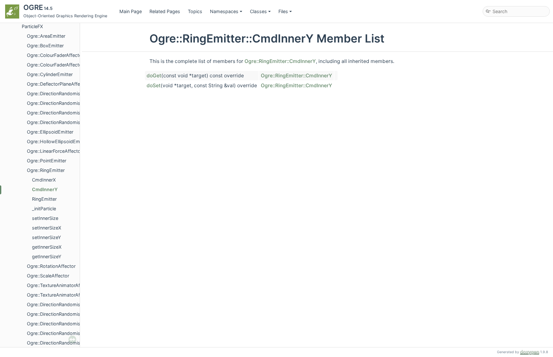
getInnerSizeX (46, 247)
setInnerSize (45, 218)
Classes (258, 11)
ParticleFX (32, 26)
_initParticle (44, 208)
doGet (154, 76)
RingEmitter (44, 199)
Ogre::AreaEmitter (46, 36)
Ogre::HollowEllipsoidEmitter (57, 141)
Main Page (130, 11)
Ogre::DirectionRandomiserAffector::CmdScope (77, 122)
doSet (154, 85)
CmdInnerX (44, 179)
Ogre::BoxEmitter (45, 45)
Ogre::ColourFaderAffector (55, 55)
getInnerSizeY (46, 256)
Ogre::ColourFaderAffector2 (56, 64)
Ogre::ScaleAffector (48, 275)
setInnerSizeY (46, 237)
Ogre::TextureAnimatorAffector (60, 285)
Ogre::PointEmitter (46, 160)
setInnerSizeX (46, 227)
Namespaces (224, 11)
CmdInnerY (45, 189)
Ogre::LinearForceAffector (54, 151)
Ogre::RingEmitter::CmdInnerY (280, 61)
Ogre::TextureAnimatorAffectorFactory (68, 295)
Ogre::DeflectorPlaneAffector (58, 84)
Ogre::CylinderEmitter (50, 74)
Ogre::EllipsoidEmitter (50, 132)
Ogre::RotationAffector (51, 266)
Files (283, 11)
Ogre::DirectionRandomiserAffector (64, 93)
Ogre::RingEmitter (46, 170)
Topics (195, 11)
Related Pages (164, 11)
